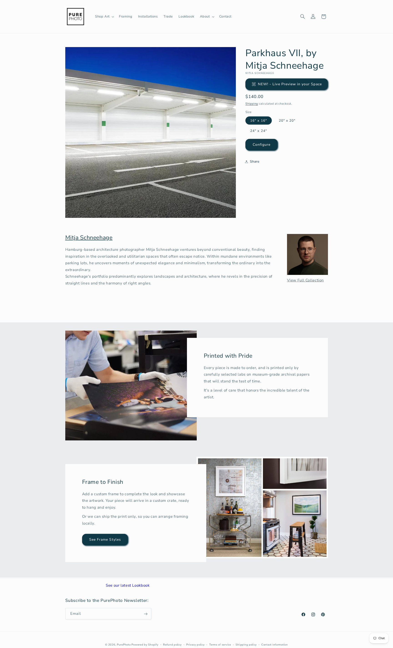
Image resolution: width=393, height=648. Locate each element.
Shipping (251, 103)
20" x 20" (287, 120)
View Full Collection (305, 280)
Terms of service (220, 644)
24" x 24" (258, 130)
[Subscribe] (145, 613)
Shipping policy (246, 644)
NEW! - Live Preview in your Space (290, 83)
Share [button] (254, 161)
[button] (104, 17)
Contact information (274, 644)
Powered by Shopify (144, 644)
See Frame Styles (105, 539)
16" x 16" (258, 120)
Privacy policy (195, 644)
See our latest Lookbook (128, 585)
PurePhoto (124, 644)
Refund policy (172, 644)
